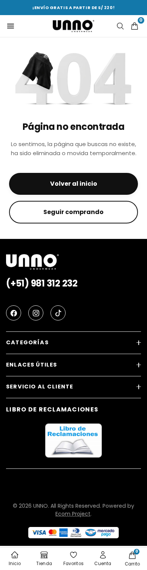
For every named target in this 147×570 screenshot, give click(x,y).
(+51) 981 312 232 (42, 283)
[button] (73, 343)
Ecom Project (72, 514)
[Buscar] (120, 26)
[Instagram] (35, 312)
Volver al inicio (73, 183)
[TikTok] (58, 312)
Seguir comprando (73, 212)
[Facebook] (13, 312)
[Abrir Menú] (10, 26)
